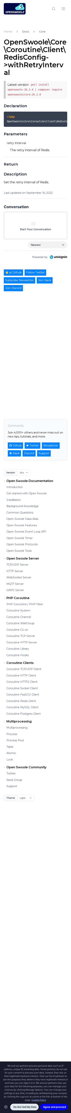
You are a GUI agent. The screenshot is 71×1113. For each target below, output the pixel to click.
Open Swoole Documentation (29, 481)
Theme (10, 797)
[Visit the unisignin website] (58, 257)
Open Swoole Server (22, 558)
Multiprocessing (19, 721)
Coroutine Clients (20, 663)
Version (10, 472)
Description (15, 174)
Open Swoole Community (26, 767)
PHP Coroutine (18, 598)
